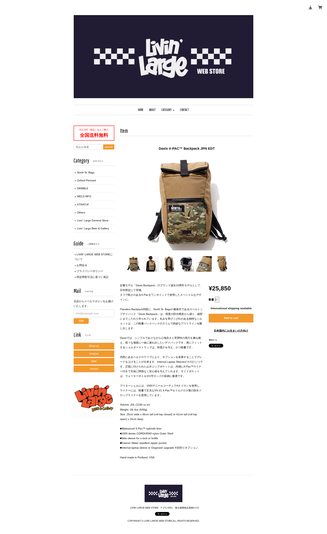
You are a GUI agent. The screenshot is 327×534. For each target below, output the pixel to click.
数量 (211, 299)
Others (81, 212)
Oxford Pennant (86, 180)
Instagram (94, 353)
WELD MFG (84, 196)
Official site (94, 346)
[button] (168, 110)
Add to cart (231, 317)
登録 (81, 320)
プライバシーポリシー (90, 271)
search (109, 146)
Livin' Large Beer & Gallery (93, 228)
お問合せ (82, 265)
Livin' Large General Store (92, 220)
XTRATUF (83, 204)
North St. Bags (85, 172)
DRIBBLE (82, 188)
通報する (213, 340)
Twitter (94, 361)
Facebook (94, 368)
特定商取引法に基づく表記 (92, 276)
